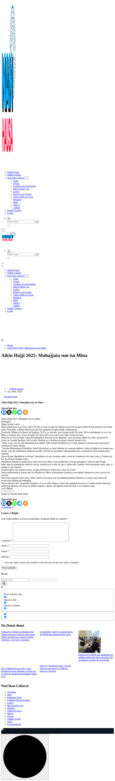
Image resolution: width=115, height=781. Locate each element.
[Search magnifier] (4, 583)
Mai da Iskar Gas (21, 189)
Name (5, 546)
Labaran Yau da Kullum (24, 186)
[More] (25, 412)
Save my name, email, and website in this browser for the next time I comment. (42, 562)
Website (5, 557)
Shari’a (16, 205)
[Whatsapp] (14, 412)
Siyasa (16, 183)
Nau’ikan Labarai (15, 178)
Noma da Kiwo (14, 711)
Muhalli (11, 708)
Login (10, 213)
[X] (9, 412)
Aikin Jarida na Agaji (23, 197)
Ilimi (9, 695)
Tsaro (15, 181)
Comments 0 (7, 507)
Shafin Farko (13, 172)
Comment (6, 540)
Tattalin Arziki (14, 719)
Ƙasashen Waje (14, 697)
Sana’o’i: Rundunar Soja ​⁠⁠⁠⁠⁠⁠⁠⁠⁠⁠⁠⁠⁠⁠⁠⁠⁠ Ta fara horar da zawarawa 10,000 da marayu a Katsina (55, 668)
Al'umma (11, 692)
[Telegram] (19, 412)
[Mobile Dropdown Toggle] (26, 178)
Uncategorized (10, 396)
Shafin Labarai (14, 175)
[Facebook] (3, 412)
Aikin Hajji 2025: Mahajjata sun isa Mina (26, 348)
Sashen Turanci (14, 210)
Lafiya (16, 191)
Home (10, 345)
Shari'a (10, 713)
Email (5, 551)
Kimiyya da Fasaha (22, 194)
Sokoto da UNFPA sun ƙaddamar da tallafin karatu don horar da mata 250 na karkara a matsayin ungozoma (95, 657)
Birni (15, 202)
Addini (16, 207)
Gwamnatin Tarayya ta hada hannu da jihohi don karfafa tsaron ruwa (56, 633)
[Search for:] (21, 221)
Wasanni (17, 199)
